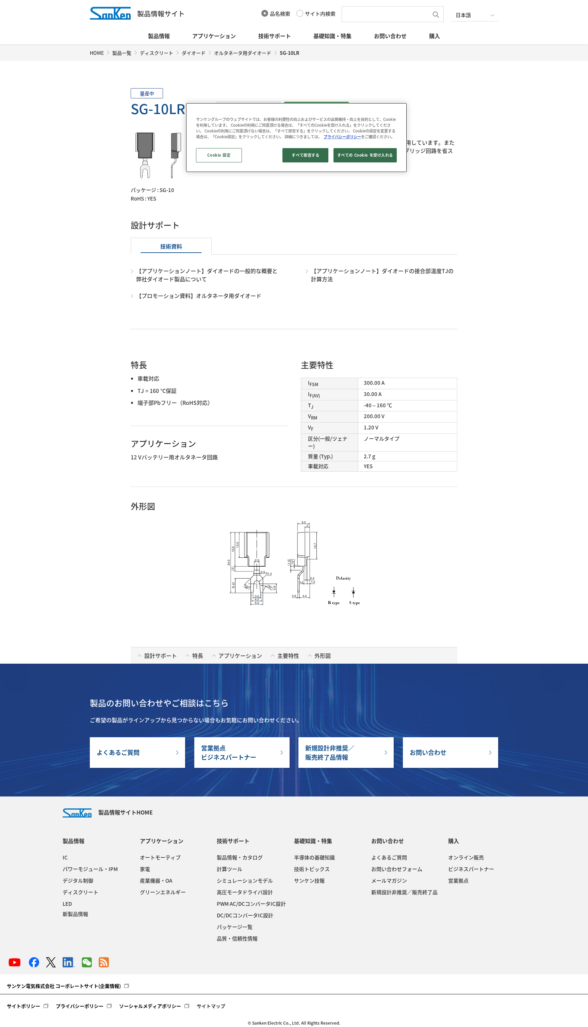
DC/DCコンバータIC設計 (245, 915)
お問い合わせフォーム (396, 869)
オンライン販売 (466, 857)
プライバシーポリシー (79, 1005)
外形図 (322, 655)
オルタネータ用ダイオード (242, 52)
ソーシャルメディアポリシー (150, 1005)
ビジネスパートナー (471, 869)
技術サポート (274, 36)
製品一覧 (121, 52)
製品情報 (159, 36)
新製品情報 (75, 914)
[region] (296, 137)
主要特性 (288, 655)
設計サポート (160, 655)
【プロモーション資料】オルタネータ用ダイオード (198, 295)
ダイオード (194, 52)
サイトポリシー (23, 1005)
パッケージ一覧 (234, 927)
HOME (97, 52)
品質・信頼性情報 (237, 938)
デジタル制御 (78, 880)
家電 (145, 869)
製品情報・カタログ (240, 857)
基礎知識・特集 (332, 36)
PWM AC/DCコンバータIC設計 (251, 903)
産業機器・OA (156, 880)
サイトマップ (211, 1005)
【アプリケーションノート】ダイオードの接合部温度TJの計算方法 (382, 275)
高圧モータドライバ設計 (245, 892)
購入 (434, 36)
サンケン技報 (309, 880)
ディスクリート (156, 52)
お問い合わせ (390, 36)
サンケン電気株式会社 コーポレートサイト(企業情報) (64, 985)
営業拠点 (458, 880)
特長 (197, 655)
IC (65, 857)
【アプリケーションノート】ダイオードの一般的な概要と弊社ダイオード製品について (207, 275)
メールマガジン (389, 880)
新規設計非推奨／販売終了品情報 (329, 752)
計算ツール (229, 869)
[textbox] (387, 14)
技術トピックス (312, 869)
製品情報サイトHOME (125, 812)
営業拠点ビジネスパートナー (228, 752)
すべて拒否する (305, 155)
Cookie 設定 (218, 155)
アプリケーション (214, 36)
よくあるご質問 (118, 752)
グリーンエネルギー (163, 892)
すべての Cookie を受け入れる (365, 155)
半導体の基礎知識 (314, 857)
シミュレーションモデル (245, 880)
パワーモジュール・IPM (90, 869)
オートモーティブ (160, 857)
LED (67, 903)
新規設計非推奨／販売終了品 (404, 892)
